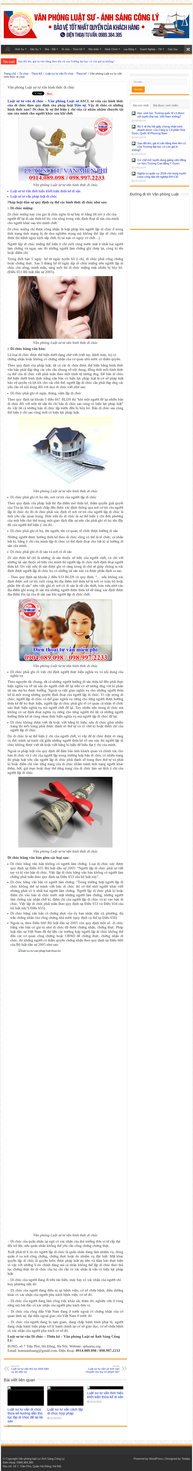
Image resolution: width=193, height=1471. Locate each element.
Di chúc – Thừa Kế (72, 49)
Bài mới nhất (141, 105)
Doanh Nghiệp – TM (151, 49)
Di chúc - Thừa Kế (30, 73)
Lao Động (129, 49)
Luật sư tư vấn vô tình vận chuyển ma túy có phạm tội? (102, 1369)
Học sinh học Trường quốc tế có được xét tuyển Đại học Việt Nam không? (161, 114)
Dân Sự (34, 49)
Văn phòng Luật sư (63, 101)
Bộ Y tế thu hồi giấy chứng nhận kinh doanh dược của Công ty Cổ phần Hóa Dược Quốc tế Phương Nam (158, 130)
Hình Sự (19, 49)
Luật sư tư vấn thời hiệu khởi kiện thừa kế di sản (45, 191)
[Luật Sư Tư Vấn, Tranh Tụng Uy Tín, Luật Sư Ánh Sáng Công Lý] (96, 23)
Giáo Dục (173, 49)
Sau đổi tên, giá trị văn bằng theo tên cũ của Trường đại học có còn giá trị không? (159, 147)
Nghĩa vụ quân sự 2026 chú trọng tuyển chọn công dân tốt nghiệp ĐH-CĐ (161, 175)
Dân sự (80, 105)
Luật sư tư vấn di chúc (26, 101)
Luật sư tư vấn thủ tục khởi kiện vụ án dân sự (30, 1369)
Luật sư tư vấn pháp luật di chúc (33, 196)
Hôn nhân (93, 49)
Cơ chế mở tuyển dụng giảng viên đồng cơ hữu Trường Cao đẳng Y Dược (61, 61)
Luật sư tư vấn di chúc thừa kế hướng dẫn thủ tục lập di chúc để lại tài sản (25, 1415)
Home (8, 49)
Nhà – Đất (50, 49)
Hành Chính (111, 49)
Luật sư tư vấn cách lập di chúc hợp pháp (65, 1411)
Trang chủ (10, 73)
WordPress (156, 1458)
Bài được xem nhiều (165, 105)
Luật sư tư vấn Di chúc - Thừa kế (66, 73)
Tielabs (186, 1458)
